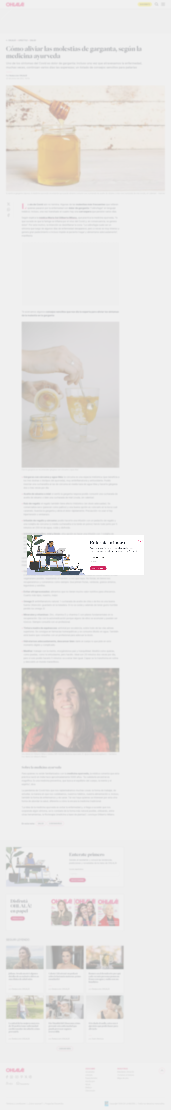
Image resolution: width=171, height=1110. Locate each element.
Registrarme (98, 568)
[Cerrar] (140, 539)
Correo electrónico (97, 557)
